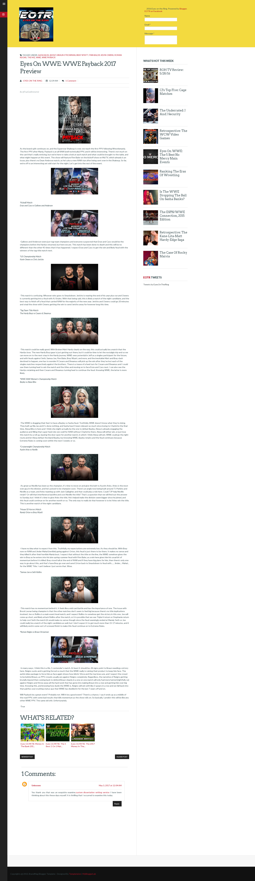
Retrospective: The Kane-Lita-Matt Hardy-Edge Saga (173, 236)
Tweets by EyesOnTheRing (156, 284)
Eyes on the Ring (32, 80)
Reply (116, 803)
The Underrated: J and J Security (172, 112)
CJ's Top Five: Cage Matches (173, 92)
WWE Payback (48, 57)
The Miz (31, 57)
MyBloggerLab (89, 874)
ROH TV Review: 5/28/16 (172, 71)
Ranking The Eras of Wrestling (173, 173)
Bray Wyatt (82, 55)
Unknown (36, 785)
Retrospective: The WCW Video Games (173, 134)
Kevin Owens (107, 55)
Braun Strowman (66, 55)
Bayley (53, 55)
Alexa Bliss (43, 55)
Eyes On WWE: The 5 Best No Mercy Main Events (171, 156)
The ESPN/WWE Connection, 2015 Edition (172, 215)
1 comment (71, 80)
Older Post (122, 757)
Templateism (75, 874)
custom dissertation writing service (92, 792)
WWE (38, 57)
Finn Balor (94, 55)
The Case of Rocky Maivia (173, 254)
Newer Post (27, 757)
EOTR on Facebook (153, 11)
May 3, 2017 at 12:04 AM (110, 785)
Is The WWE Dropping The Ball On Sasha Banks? (173, 195)
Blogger (183, 8)
